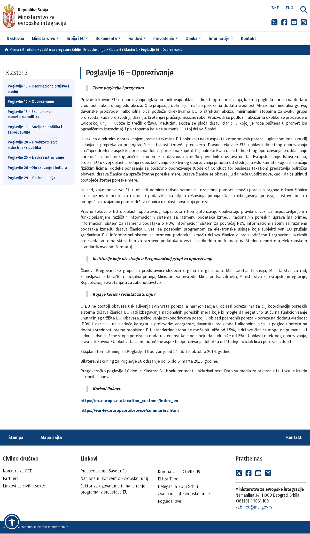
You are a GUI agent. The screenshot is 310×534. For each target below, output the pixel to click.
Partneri (10, 478)
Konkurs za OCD (17, 471)
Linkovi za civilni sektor (25, 486)
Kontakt (294, 437)
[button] (12, 522)
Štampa (15, 437)
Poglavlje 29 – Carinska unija (31, 177)
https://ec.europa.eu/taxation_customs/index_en (129, 400)
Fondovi (135, 38)
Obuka (192, 38)
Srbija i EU (76, 38)
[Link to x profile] (274, 22)
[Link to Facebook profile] (284, 22)
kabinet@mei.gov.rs (253, 507)
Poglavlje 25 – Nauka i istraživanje (36, 157)
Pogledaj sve (169, 501)
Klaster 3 (131, 50)
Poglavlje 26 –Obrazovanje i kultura (37, 167)
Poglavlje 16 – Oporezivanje (162, 50)
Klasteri (115, 50)
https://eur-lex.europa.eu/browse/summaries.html (129, 410)
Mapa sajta (51, 437)
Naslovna (15, 38)
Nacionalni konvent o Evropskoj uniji (114, 478)
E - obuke (29, 50)
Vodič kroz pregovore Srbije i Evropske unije (72, 50)
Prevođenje (163, 38)
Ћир (275, 7)
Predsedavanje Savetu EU (103, 471)
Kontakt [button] (248, 38)
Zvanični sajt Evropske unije (184, 493)
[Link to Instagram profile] (303, 22)
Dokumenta (106, 38)
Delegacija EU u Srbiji (178, 486)
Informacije (219, 38)
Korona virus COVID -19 (179, 471)
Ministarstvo (43, 38)
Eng (289, 7)
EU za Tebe (168, 479)
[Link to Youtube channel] (294, 22)
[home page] (6, 50)
